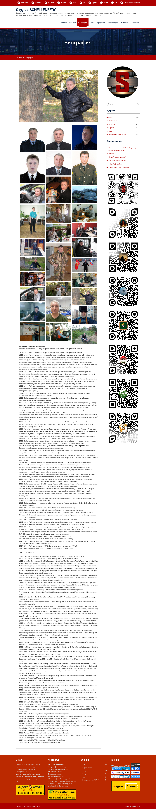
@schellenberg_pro (62, 767)
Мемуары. (112, 124)
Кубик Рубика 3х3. (115, 164)
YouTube (51, 3)
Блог (91, 23)
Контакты (135, 23)
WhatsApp (24, 3)
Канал (105, 3)
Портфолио (100, 23)
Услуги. (111, 131)
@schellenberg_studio (63, 779)
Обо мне (72, 23)
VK (84, 3)
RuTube (63, 3)
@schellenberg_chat (65, 783)
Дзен (74, 3)
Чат (116, 3)
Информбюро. (113, 121)
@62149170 (58, 772)
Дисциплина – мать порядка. (118, 167)
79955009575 (61, 764)
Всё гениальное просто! (117, 160)
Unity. (110, 117)
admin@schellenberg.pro (132, 3)
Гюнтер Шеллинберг (132, 806)
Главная (63, 23)
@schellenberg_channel (68, 781)
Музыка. (111, 154)
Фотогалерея (113, 23)
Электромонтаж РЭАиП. (117, 134)
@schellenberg (57, 774)
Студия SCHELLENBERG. (37, 10)
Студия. (111, 128)
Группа (94, 3)
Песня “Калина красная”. (117, 157)
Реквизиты (125, 23)
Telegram (38, 3)
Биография (82, 23)
